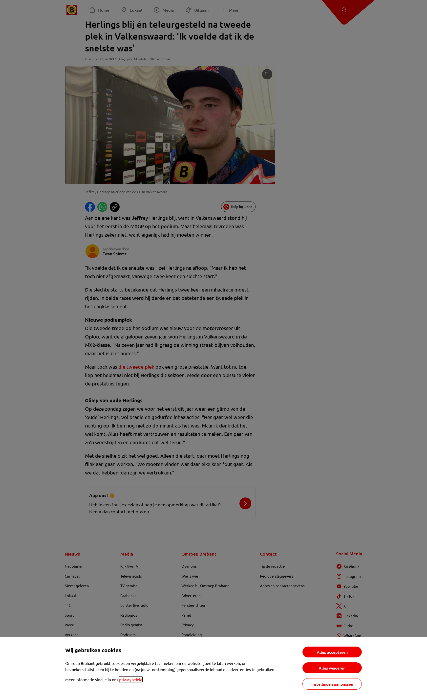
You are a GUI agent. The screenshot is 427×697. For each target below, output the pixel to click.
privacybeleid (130, 679)
